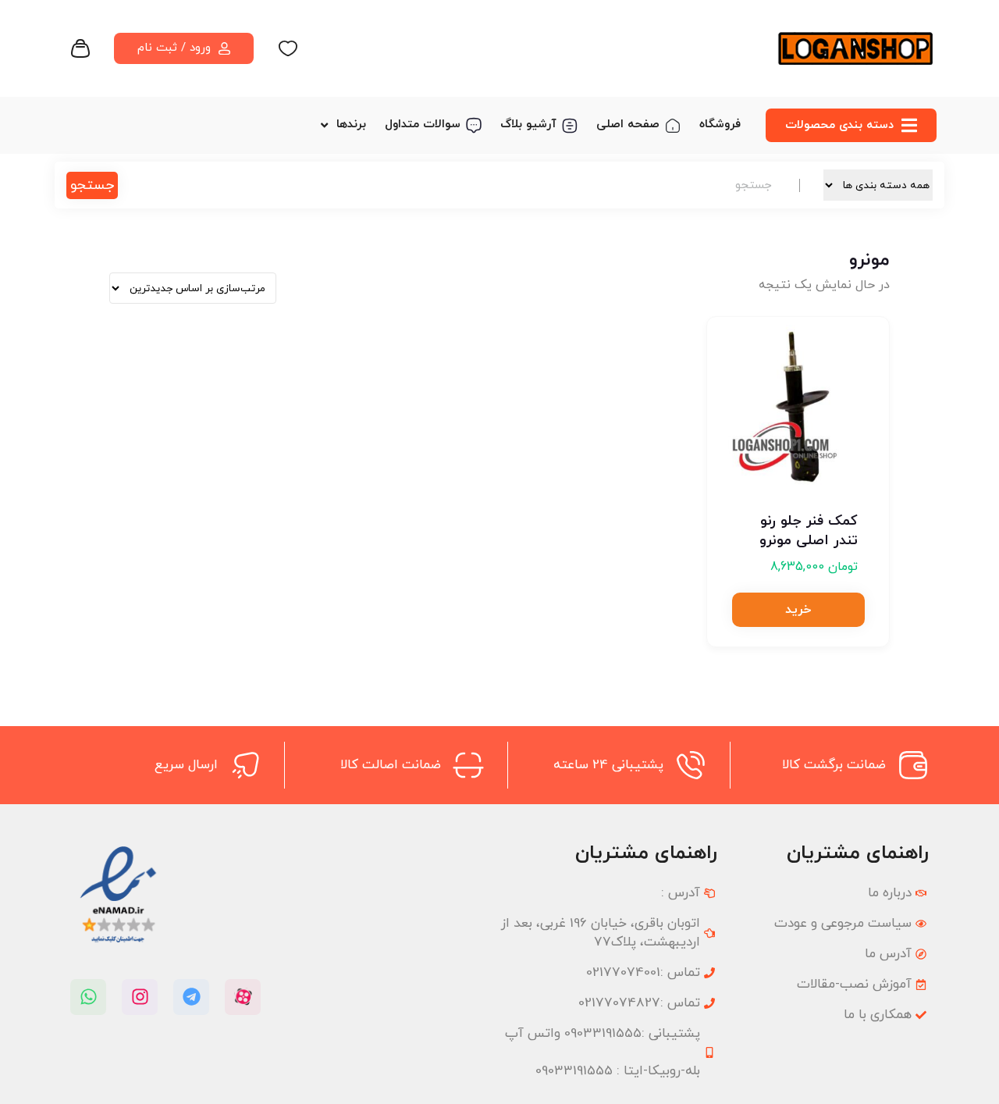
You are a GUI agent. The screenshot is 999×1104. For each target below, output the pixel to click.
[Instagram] (140, 997)
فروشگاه (720, 124)
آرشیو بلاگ (528, 124)
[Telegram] (191, 997)
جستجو (92, 185)
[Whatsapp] (88, 997)
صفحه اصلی (627, 124)
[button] (798, 610)
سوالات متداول (422, 124)
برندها (351, 124)
